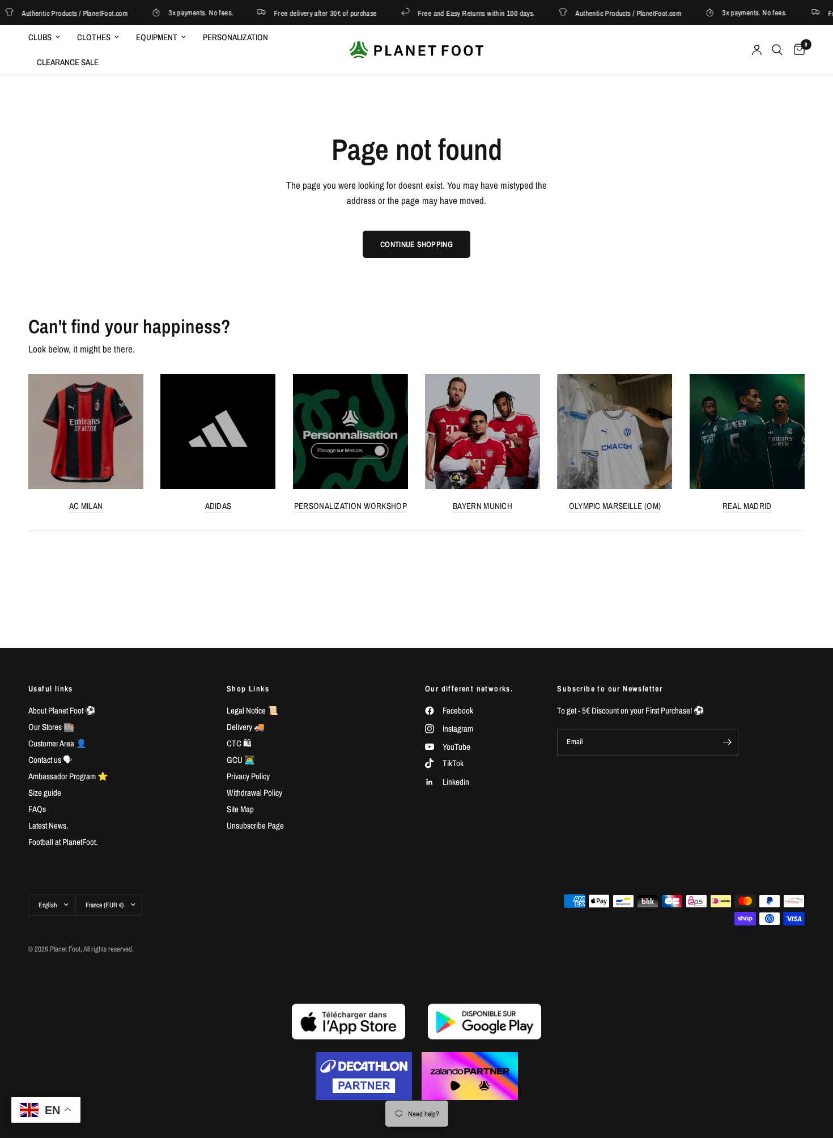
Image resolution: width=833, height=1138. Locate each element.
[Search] (777, 50)
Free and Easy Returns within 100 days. (467, 13)
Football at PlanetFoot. (62, 842)
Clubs (40, 37)
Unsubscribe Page (255, 825)
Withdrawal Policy (254, 793)
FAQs (37, 809)
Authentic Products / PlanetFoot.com (620, 13)
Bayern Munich (482, 506)
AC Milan (86, 506)
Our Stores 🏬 (51, 727)
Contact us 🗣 (50, 760)
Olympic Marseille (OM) (615, 506)
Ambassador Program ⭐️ (68, 776)
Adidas (218, 506)
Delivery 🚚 (246, 727)
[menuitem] (48, 37)
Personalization (235, 37)
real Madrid (746, 506)
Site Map (240, 809)
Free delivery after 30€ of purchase (316, 13)
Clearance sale (68, 62)
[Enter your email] (727, 742)
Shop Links (248, 689)
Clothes (93, 37)
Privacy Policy (248, 776)
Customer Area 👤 (57, 743)
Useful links (50, 689)
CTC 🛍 (239, 743)
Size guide (44, 793)
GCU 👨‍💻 (241, 760)
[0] (796, 50)
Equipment (156, 37)
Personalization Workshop (350, 506)
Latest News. (48, 825)
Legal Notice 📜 (252, 710)
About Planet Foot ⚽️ (62, 710)
